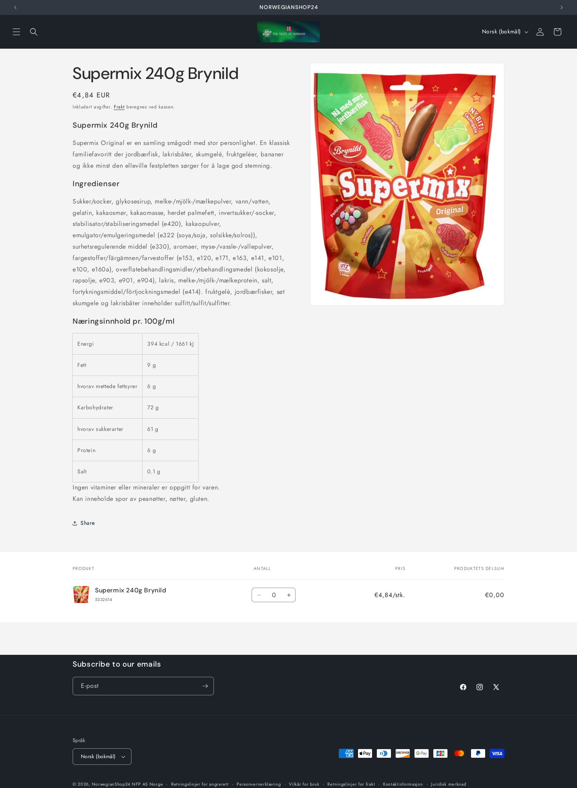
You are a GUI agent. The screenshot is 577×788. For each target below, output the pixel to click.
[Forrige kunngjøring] (15, 7)
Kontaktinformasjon (403, 784)
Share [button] (87, 523)
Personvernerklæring (259, 784)
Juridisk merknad (448, 784)
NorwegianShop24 (112, 784)
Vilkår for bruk (304, 784)
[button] (16, 31)
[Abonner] (205, 686)
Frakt (119, 106)
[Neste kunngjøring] (561, 7)
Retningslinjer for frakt (351, 784)
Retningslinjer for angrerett (200, 784)
